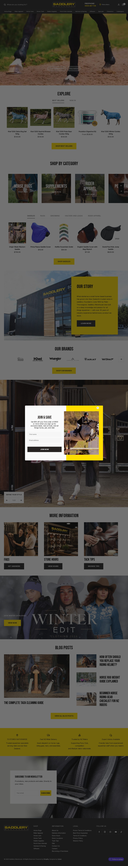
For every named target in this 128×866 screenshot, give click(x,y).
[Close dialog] (98, 408)
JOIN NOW (44, 449)
